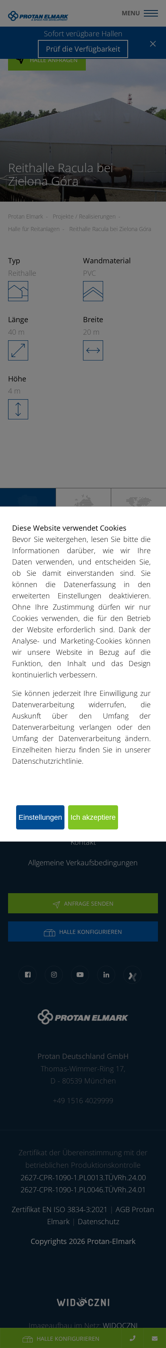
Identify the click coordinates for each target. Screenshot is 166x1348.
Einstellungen (40, 817)
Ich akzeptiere (93, 817)
